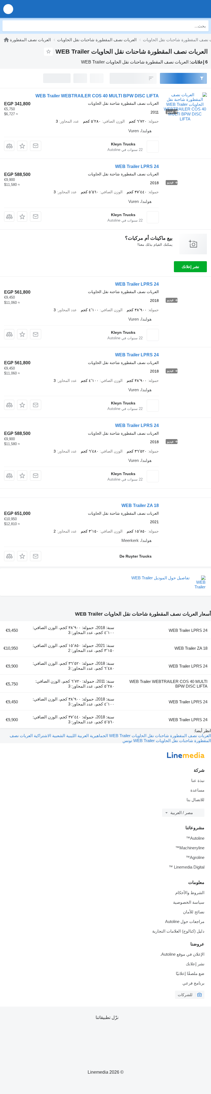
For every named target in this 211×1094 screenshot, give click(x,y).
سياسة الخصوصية (188, 902)
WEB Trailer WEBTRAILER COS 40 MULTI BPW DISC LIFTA (97, 95)
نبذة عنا (197, 780)
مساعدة (197, 790)
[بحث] (7, 25)
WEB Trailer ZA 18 (140, 505)
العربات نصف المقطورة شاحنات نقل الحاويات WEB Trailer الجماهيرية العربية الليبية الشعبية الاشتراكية (122, 735)
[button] (8, 9)
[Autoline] (6, 39)
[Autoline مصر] (175, 9)
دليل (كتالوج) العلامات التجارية (178, 931)
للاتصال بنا (195, 799)
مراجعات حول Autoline (184, 921)
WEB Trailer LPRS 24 (137, 166)
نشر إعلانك (190, 266)
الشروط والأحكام (189, 892)
